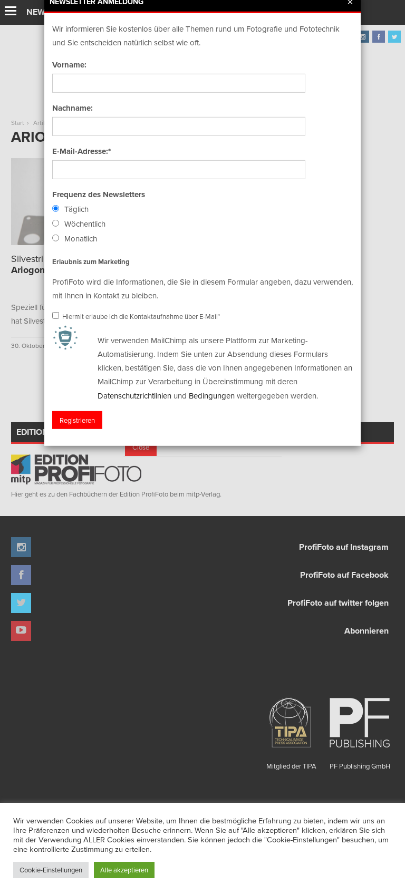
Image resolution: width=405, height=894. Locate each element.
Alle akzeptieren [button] (124, 869)
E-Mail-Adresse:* (81, 151)
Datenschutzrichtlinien (134, 395)
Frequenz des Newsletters (98, 194)
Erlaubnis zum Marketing (91, 261)
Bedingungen (212, 395)
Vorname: (69, 65)
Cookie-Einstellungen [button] (51, 869)
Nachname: (72, 108)
